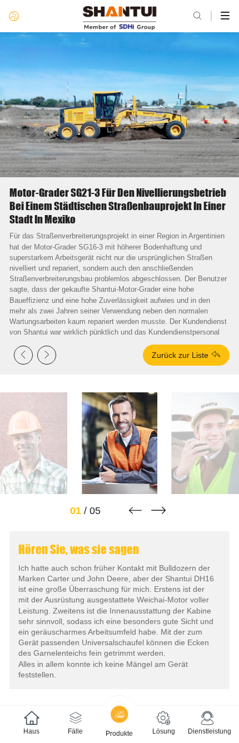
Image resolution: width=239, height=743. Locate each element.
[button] (135, 510)
